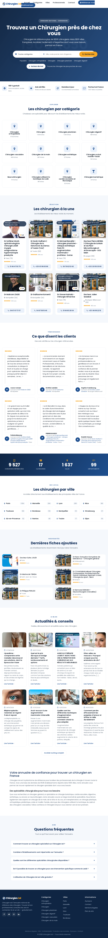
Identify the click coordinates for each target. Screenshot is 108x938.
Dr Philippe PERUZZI (27, 591)
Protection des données (61, 931)
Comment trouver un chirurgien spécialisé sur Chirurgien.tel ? (54, 843)
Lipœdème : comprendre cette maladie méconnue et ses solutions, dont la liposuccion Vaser (13, 658)
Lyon (65, 908)
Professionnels (59, 2)
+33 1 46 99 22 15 (95, 310)
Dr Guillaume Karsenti (41, 294)
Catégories (37, 2)
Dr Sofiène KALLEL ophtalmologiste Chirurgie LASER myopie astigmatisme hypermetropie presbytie (21, 439)
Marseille (66, 904)
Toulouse (66, 915)
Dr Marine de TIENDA (28, 574)
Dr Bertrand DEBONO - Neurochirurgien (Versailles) (84, 591)
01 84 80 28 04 (68, 310)
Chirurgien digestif (80, 61)
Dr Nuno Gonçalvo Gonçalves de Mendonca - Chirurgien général (86, 558)
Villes (47, 2)
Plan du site (89, 911)
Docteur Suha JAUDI (28, 557)
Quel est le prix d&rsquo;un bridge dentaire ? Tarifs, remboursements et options (39, 658)
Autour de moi (37, 66)
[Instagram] (14, 914)
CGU (39, 931)
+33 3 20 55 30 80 (94, 266)
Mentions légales (91, 908)
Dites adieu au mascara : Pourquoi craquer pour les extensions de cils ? (92, 656)
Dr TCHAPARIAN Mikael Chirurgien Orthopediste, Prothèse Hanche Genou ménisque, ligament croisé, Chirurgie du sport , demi (87, 574)
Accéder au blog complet (54, 753)
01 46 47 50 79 (15, 266)
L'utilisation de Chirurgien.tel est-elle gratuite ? (54, 877)
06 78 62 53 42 (68, 266)
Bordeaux (66, 918)
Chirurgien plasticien (64, 61)
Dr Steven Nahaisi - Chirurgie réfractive (66, 295)
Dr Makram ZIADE (12, 294)
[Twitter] (9, 914)
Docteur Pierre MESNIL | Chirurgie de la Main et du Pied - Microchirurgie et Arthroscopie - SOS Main (93, 247)
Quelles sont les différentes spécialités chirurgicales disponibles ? (54, 860)
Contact (71, 2)
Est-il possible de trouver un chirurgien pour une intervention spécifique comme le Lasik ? (54, 868)
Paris (65, 901)
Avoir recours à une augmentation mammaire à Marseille (40, 712)
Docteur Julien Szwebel (90, 295)
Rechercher (89, 54)
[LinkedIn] (19, 914)
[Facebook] (4, 914)
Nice (64, 911)
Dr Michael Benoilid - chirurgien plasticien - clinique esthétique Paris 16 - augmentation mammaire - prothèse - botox (57, 438)
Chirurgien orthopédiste (37, 61)
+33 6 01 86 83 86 (41, 266)
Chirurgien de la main (49, 920)
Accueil (27, 2)
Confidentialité (47, 931)
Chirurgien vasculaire (49, 917)
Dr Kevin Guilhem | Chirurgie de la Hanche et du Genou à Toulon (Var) (40, 244)
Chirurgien (13, 3)
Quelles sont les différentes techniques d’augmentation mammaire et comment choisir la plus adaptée (66, 716)
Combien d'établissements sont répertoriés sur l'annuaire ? (54, 852)
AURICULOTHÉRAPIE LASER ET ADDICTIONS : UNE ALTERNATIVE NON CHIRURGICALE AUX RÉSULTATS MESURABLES (67, 658)
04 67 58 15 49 (41, 310)
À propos (88, 901)
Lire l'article (9, 684)
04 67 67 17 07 (15, 310)
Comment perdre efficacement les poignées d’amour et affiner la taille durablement (92, 715)
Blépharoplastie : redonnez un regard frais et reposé (12, 712)
